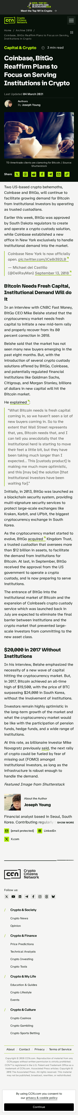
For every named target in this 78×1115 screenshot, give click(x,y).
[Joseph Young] (12, 802)
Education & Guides (23, 985)
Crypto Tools (18, 966)
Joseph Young (31, 105)
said (45, 748)
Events (14, 1000)
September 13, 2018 (52, 273)
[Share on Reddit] (33, 174)
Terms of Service (60, 1049)
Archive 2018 (24, 30)
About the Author (35, 798)
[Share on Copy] (66, 174)
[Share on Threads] (25, 174)
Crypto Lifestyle (21, 992)
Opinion (15, 926)
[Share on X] (17, 174)
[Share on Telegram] (50, 174)
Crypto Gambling (21, 1025)
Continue (39, 1107)
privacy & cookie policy (41, 1098)
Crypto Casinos (20, 1018)
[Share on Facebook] (42, 174)
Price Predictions (22, 944)
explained (18, 402)
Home (7, 30)
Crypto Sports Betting (25, 1033)
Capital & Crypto (20, 47)
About (10, 1049)
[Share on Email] (58, 174)
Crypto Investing (21, 959)
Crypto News (19, 918)
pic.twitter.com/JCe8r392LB (42, 259)
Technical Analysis (23, 951)
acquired (35, 539)
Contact (24, 1049)
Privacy (40, 1049)
